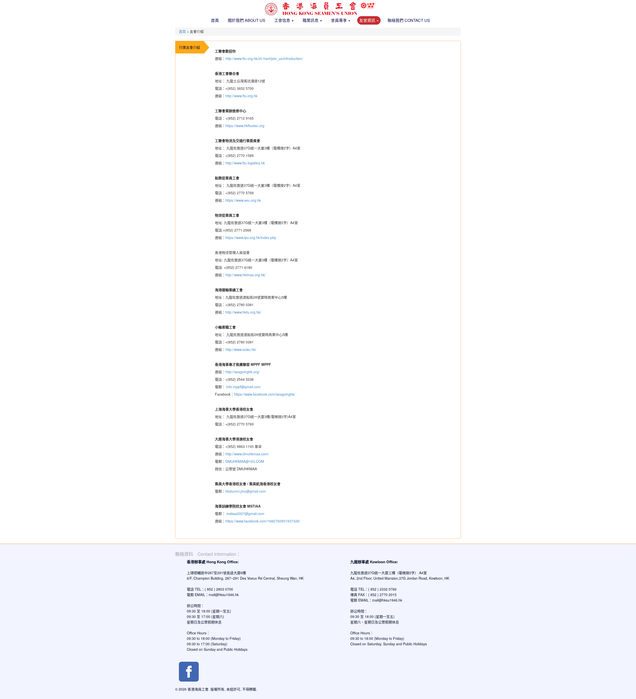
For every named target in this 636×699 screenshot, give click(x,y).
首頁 (215, 20)
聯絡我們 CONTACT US (409, 20)
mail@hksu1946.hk (224, 594)
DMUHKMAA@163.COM (244, 461)
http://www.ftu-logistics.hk (245, 162)
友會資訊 (367, 20)
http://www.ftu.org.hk (241, 95)
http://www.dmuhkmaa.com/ (247, 453)
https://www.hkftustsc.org (244, 125)
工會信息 (282, 20)
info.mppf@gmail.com (243, 386)
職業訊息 (311, 20)
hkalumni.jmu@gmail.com (245, 491)
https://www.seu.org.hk (243, 200)
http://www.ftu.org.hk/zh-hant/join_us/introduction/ (264, 58)
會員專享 (339, 20)
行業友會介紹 (189, 47)
